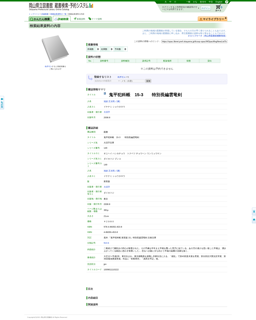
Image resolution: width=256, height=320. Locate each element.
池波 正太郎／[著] (112, 101)
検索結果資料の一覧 (58, 14)
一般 (188, 2)
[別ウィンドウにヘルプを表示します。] (226, 1)
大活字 (107, 112)
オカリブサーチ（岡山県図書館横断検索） (207, 36)
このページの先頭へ (254, 211)
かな (195, 2)
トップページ (34, 14)
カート (218, 8)
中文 (211, 2)
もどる (2, 102)
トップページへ (254, 219)
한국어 (203, 2)
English (219, 2)
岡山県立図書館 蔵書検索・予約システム (59, 6)
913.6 (106, 243)
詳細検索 (44, 14)
